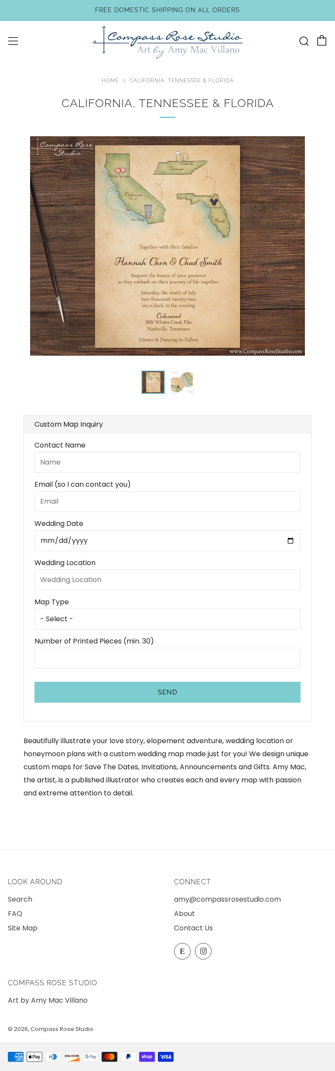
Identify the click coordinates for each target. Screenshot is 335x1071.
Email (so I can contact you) (82, 484)
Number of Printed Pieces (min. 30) (94, 641)
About (184, 914)
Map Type (51, 602)
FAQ (15, 914)
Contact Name (59, 445)
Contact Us (193, 928)
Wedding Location (65, 563)
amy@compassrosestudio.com (227, 899)
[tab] (153, 382)
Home (110, 80)
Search (20, 899)
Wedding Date (58, 524)
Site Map (23, 928)
